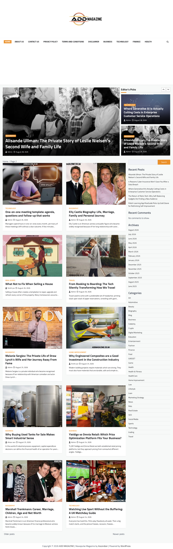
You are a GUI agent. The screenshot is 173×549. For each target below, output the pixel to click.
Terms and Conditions (73, 41)
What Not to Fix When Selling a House (29, 284)
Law (130, 384)
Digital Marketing (135, 332)
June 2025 (132, 286)
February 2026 (134, 255)
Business (107, 41)
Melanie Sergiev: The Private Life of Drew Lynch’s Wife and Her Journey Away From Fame (31, 359)
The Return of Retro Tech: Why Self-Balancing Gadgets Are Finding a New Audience (146, 197)
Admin (10, 152)
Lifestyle (131, 388)
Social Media (133, 419)
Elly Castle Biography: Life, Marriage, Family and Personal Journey (92, 214)
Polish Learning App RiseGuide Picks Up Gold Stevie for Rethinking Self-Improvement (148, 204)
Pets (130, 406)
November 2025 (134, 268)
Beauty (131, 306)
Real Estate (10, 280)
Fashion (131, 345)
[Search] (168, 42)
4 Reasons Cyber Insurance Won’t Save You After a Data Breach (145, 145)
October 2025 (133, 273)
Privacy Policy (50, 41)
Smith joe (11, 288)
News (130, 401)
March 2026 (133, 251)
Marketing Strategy (136, 397)
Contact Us (33, 41)
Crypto (131, 328)
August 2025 (133, 281)
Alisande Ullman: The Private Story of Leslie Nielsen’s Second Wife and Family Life (57, 143)
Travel (72, 280)
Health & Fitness (135, 371)
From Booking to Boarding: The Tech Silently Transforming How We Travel (92, 286)
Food (130, 354)
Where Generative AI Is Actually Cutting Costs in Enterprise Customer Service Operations (147, 190)
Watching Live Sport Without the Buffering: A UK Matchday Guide (96, 511)
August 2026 (133, 229)
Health (148, 41)
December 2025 (134, 264)
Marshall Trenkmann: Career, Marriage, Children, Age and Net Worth (29, 511)
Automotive (133, 302)
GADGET (131, 358)
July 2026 (132, 234)
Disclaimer (93, 41)
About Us (19, 41)
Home (7, 41)
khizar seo (11, 442)
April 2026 (132, 247)
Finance (136, 41)
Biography (10, 136)
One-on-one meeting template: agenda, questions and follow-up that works (30, 214)
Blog (130, 315)
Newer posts (118, 534)
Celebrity (131, 323)
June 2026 (132, 238)
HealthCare (132, 375)
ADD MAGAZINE (66, 546)
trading (131, 432)
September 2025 (135, 277)
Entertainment (134, 341)
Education (132, 336)
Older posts (9, 534)
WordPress (125, 546)
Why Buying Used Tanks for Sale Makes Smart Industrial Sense (30, 436)
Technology (122, 41)
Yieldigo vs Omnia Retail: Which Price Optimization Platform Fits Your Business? (95, 436)
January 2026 (133, 260)
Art (129, 297)
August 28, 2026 (22, 152)
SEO (130, 414)
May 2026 (132, 242)
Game (130, 362)
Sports (131, 423)
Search (164, 162)
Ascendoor (103, 546)
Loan (130, 393)
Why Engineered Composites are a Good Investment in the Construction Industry (94, 358)
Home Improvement (77, 352)
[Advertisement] (86, 66)
